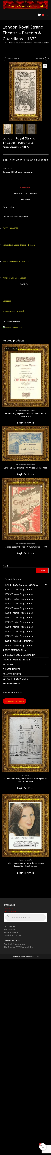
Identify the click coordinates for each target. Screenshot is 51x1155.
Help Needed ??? (11, 683)
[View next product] (47, 58)
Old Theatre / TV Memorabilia (18, 947)
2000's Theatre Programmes (19, 589)
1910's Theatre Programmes (19, 631)
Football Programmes (14, 944)
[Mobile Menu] (47, 14)
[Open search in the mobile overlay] (25, 917)
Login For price (25, 422)
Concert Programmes (15, 678)
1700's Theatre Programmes (19, 645)
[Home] (3, 43)
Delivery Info (10, 911)
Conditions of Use (12, 935)
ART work (8, 664)
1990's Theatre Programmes (19, 594)
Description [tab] (25, 188)
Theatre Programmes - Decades (20, 584)
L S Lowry (25, 775)
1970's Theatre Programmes (19, 603)
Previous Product (13, 59)
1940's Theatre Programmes (19, 617)
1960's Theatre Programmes (19, 608)
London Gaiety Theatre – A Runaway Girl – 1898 (25, 547)
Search (5, 566)
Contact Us (9, 908)
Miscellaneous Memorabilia (19, 655)
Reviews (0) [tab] (25, 199)
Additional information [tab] (25, 194)
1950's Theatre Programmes (19, 612)
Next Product (39, 59)
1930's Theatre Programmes (19, 622)
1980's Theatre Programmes (19, 599)
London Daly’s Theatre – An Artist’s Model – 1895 (25, 468)
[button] (45, 66)
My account (9, 929)
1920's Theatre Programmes (19, 626)
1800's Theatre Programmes (22, 172)
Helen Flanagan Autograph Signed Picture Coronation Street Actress (25, 864)
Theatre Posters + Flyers (16, 659)
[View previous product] (4, 58)
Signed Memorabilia (14, 650)
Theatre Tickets (11, 669)
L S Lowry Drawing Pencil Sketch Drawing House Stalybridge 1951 (25, 780)
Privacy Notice (11, 932)
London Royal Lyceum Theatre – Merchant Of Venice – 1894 (25, 414)
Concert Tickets (12, 674)
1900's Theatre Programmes (19, 636)
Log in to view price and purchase (25, 159)
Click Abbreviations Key (11, 321)
